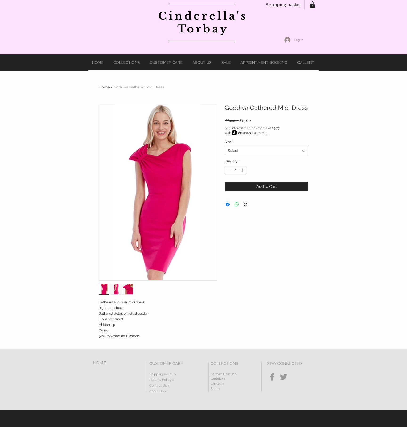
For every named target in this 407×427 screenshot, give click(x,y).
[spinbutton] (235, 170)
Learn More (260, 133)
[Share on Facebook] (228, 204)
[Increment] (243, 170)
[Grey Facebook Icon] (272, 377)
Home (104, 87)
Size (229, 142)
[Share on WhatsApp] (237, 204)
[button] (312, 4)
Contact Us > (159, 385)
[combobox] (266, 150)
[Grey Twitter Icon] (284, 377)
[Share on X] (245, 204)
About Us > (157, 391)
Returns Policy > (161, 380)
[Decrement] (228, 170)
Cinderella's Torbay (203, 22)
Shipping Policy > (162, 374)
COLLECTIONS (224, 363)
